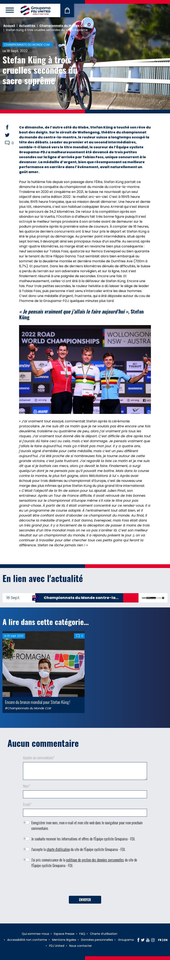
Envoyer (85, 899)
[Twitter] (142, 939)
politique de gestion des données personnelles (95, 860)
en (166, 940)
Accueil (9, 26)
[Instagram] (152, 939)
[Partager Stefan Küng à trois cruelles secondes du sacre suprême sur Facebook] (11, 127)
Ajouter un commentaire (39, 757)
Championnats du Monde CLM (63, 26)
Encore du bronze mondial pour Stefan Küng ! (37, 702)
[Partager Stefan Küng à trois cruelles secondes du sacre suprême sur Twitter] (11, 135)
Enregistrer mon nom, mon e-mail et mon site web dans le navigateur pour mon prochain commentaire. (86, 825)
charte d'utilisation (58, 849)
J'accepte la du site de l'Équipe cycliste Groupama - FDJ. (78, 849)
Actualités (27, 26)
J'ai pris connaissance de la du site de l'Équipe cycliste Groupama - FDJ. (84, 862)
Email (27, 804)
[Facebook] (138, 939)
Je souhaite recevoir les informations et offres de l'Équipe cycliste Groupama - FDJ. (83, 838)
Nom (26, 786)
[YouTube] (147, 939)
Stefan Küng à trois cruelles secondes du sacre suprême (39, 70)
